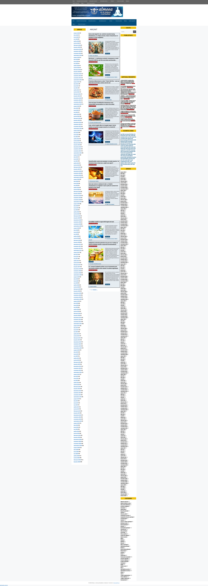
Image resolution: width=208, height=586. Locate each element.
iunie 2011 (76, 402)
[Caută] (134, 31)
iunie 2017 (76, 256)
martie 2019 (76, 213)
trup (125, 164)
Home (74, 1)
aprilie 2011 (76, 407)
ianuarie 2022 (77, 144)
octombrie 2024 (77, 77)
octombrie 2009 (77, 443)
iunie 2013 (76, 354)
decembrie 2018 (77, 220)
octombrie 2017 (77, 248)
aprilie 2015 (76, 309)
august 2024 (77, 81)
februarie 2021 (77, 167)
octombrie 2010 (77, 419)
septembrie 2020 (78, 177)
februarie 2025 (77, 69)
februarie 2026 (77, 45)
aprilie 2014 (76, 333)
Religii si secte (123, 566)
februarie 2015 (77, 313)
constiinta (124, 137)
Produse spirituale (124, 561)
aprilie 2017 (76, 260)
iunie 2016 (76, 281)
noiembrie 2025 (77, 51)
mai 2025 (76, 63)
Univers (129, 164)
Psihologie (123, 563)
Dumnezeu (124, 141)
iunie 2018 (76, 232)
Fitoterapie (92, 122)
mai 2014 (76, 331)
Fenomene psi (124, 144)
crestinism (124, 138)
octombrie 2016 (77, 272)
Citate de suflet (124, 513)
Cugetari (130, 138)
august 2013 (76, 350)
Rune (122, 567)
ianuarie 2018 (77, 242)
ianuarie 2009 (77, 461)
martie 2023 (76, 116)
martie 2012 (76, 384)
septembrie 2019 (78, 201)
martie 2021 (76, 165)
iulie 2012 (76, 376)
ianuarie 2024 (77, 96)
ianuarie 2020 (77, 193)
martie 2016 (76, 287)
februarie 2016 (77, 289)
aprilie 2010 (76, 431)
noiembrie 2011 (77, 392)
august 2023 (77, 106)
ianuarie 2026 (77, 47)
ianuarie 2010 (77, 437)
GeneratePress (116, 582)
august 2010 (76, 423)
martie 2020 (76, 189)
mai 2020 (76, 185)
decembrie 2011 (77, 390)
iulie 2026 (76, 35)
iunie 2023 (76, 110)
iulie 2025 (76, 59)
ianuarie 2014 (77, 339)
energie (129, 142)
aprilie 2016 (76, 285)
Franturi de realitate (120, 1)
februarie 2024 (77, 94)
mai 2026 (76, 39)
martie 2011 (76, 409)
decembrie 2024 (77, 73)
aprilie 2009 (76, 455)
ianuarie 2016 (77, 291)
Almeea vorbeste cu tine (125, 503)
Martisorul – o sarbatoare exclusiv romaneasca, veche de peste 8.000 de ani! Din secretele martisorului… (103, 59)
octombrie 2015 (77, 297)
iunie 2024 (76, 85)
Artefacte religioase (125, 506)
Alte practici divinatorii (125, 504)
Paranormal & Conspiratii (129, 151)
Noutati (122, 547)
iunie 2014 (76, 329)
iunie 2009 (76, 451)
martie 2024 (77, 92)
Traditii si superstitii (76, 3)
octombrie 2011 (77, 394)
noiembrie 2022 (77, 124)
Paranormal (123, 555)
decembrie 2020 (77, 171)
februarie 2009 (77, 459)
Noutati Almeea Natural (125, 549)
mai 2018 (76, 234)
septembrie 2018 (78, 226)
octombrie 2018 (77, 224)
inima (133, 147)
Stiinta (122, 572)
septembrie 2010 (78, 421)
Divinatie (112, 1)
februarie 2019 (77, 215)
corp (129, 137)
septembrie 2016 (78, 274)
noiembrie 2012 (77, 368)
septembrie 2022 (78, 128)
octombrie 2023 (77, 102)
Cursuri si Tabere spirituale (126, 521)
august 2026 (77, 33)
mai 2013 (76, 356)
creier (134, 137)
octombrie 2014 (77, 321)
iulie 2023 (76, 108)
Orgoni (122, 553)
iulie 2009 (76, 449)
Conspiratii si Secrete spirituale (82, 1)
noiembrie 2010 (77, 417)
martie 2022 (76, 140)
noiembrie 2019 (77, 197)
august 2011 (76, 398)
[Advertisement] (104, 152)
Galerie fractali (124, 537)
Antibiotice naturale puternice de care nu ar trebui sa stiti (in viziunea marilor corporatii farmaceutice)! (103, 243)
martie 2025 (76, 67)
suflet (127, 160)
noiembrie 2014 (77, 319)
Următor (95, 289)
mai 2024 (76, 87)
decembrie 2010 (77, 415)
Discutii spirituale (125, 139)
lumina (123, 148)
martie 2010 (76, 433)
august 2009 (77, 447)
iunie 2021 (76, 159)
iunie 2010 (76, 427)
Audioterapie (123, 509)
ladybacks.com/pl (4, 585)
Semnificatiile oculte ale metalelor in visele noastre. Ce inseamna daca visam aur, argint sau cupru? (104, 162)
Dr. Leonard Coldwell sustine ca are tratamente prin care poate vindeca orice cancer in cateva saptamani (103, 267)
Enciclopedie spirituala (125, 527)
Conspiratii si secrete (125, 515)
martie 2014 (76, 335)
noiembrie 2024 (77, 75)
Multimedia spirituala (125, 546)
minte (128, 148)
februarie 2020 (77, 191)
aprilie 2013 (76, 358)
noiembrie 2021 (77, 148)
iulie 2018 (76, 230)
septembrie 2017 (78, 250)
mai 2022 (76, 136)
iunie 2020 (76, 183)
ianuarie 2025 (77, 71)
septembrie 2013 (78, 348)
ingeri (128, 147)
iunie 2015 (76, 305)
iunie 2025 (76, 61)
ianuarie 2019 (77, 217)
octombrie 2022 (77, 126)
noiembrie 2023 (77, 100)
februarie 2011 (77, 411)
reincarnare (124, 154)
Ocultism (107, 143)
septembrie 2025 (78, 55)
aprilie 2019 (76, 211)
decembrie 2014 (77, 317)
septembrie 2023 (78, 104)
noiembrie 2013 (77, 343)
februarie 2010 (77, 435)
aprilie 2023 (76, 114)
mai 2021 (76, 161)
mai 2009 (76, 453)
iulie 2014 (76, 327)
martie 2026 (76, 43)
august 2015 (76, 301)
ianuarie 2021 (77, 169)
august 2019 (76, 203)
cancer (127, 135)
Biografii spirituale (124, 510)
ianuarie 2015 (77, 315)
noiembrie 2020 (77, 173)
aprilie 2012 (76, 382)
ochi (128, 149)
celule (133, 135)
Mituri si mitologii (124, 544)
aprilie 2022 (76, 138)
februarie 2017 (77, 264)
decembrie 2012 (77, 366)
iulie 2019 (76, 205)
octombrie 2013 (77, 346)
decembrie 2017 (77, 244)
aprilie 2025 (76, 65)
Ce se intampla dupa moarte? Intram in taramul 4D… (128, 87)
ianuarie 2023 (77, 120)
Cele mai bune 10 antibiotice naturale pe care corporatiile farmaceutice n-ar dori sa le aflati (101, 103)
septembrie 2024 (78, 79)
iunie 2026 (76, 37)
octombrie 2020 (77, 175)
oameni (123, 149)
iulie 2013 (76, 352)
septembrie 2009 (78, 445)
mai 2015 (76, 307)
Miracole (107, 99)
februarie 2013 (77, 362)
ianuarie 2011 (77, 413)
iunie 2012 (76, 378)
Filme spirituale (124, 530)
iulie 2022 (76, 132)
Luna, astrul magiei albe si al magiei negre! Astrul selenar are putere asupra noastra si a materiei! (102, 126)
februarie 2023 (77, 118)
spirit (125, 155)
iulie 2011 (76, 400)
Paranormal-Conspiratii (91, 3)
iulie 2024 (76, 83)
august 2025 (77, 57)
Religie (82, 3)
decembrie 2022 (77, 122)
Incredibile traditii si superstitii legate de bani (101, 221)
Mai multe (107, 53)
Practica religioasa (124, 559)
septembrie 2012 (78, 372)
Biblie (133, 134)
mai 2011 (76, 404)
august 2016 (76, 276)
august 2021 (76, 155)
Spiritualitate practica (103, 1)
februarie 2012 (77, 386)
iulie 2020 (76, 181)
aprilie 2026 (76, 41)
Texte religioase (95, 55)
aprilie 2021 (76, 163)
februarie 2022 (77, 142)
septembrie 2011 (77, 396)
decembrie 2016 (77, 268)
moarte (133, 148)
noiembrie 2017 (77, 246)
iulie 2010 (76, 425)
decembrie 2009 (77, 439)
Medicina (127, 1)
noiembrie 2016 (77, 270)
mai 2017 (76, 258)
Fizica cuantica (124, 533)
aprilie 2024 (76, 89)
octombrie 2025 (77, 53)
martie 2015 (76, 311)
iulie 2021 (76, 157)
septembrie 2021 (78, 152)
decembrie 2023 (77, 98)
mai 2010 (76, 429)
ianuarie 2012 (77, 388)
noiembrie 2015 (77, 295)
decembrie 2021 (77, 146)
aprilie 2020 (76, 187)
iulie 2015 (76, 303)
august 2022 (77, 130)
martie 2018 (76, 238)
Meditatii (122, 541)
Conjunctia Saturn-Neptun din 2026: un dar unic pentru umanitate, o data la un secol (128, 116)
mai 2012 (76, 380)
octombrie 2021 (77, 150)
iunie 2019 (76, 207)
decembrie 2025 (77, 49)
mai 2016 (76, 283)
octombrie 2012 (77, 370)
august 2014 (76, 325)
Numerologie (123, 550)
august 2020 (77, 179)
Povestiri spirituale (124, 558)
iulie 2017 (76, 254)
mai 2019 (76, 209)
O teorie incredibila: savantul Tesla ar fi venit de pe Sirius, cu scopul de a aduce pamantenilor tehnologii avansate (128, 102)
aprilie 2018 (76, 236)
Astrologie (127, 134)
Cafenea (122, 512)
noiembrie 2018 (77, 222)
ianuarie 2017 (77, 266)
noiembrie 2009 (77, 441)
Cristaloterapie (124, 518)
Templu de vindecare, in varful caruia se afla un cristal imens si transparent (128, 112)
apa (122, 134)
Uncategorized (124, 579)
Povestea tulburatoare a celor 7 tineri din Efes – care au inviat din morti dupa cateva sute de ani (104, 82)
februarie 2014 (77, 337)
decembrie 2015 (77, 293)
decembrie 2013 (77, 341)
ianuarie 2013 (77, 364)
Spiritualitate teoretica (93, 1)
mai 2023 (76, 112)
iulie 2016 (76, 278)
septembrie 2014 (78, 323)
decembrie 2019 (77, 195)
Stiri (123, 160)
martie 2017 (76, 262)
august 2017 (76, 252)
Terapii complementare (125, 575)
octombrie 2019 (77, 199)
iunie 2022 (76, 134)
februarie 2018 (77, 240)
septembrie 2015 (78, 299)
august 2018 (76, 228)
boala (123, 135)
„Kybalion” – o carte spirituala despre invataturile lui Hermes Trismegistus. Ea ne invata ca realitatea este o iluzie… (128, 97)
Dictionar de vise (92, 181)
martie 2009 (76, 457)
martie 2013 (76, 360)
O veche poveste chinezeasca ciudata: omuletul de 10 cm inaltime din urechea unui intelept (128, 119)
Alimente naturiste (124, 501)
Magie (122, 538)
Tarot (122, 573)
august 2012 (76, 374)
